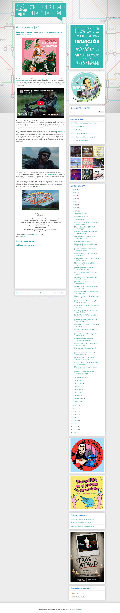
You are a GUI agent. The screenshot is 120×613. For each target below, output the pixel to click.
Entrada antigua (59, 293)
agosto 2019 (79, 380)
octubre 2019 (79, 220)
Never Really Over (34, 84)
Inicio (42, 293)
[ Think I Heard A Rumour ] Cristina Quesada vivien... (85, 278)
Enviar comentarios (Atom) (44, 298)
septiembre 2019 (80, 377)
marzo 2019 (78, 395)
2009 (74, 432)
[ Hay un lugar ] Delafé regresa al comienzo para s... (85, 349)
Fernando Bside (33, 234)
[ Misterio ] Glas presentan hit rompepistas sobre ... (84, 372)
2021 (74, 205)
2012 (74, 423)
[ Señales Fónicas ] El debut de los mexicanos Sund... (85, 232)
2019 (74, 211)
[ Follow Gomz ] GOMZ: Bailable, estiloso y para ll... (85, 228)
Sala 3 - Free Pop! (76, 130)
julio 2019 (78, 383)
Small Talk (43, 84)
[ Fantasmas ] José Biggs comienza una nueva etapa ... (85, 368)
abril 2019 (78, 392)
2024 (74, 196)
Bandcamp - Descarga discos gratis (82, 519)
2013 (74, 420)
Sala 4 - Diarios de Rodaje (78, 133)
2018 (74, 405)
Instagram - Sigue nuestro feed (80, 522)
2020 (74, 208)
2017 (74, 408)
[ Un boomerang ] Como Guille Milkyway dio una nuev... (84, 339)
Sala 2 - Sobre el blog (77, 126)
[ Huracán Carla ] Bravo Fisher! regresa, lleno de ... (84, 353)
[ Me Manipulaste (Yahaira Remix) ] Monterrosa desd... (85, 237)
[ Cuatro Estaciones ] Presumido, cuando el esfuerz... (85, 249)
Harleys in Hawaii (55, 84)
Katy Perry (22, 236)
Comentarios (77, 596)
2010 (74, 429)
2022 (74, 202)
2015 (74, 414)
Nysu (39, 134)
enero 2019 (78, 401)
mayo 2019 (78, 389)
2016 (74, 411)
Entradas (76, 593)
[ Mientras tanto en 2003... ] (83, 241)
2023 (74, 199)
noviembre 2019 (80, 217)
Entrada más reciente (23, 293)
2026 (74, 190)
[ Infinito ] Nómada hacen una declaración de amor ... (84, 268)
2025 (74, 193)
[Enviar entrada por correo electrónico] (42, 234)
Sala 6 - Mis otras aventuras (79, 140)
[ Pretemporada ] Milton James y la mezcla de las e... (85, 301)
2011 (74, 426)
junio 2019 (78, 386)
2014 (74, 417)
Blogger (79, 609)
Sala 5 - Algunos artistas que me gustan (83, 137)
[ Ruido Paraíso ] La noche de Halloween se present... (84, 358)
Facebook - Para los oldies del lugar (82, 526)
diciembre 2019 (80, 214)
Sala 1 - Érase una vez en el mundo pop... (83, 123)
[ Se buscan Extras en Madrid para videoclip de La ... (85, 245)
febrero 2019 (79, 398)
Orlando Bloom (52, 174)
